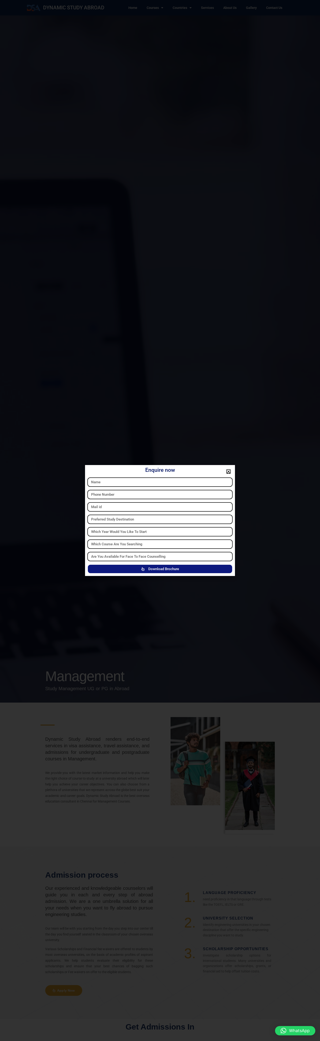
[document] (160, 520)
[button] (295, 1030)
